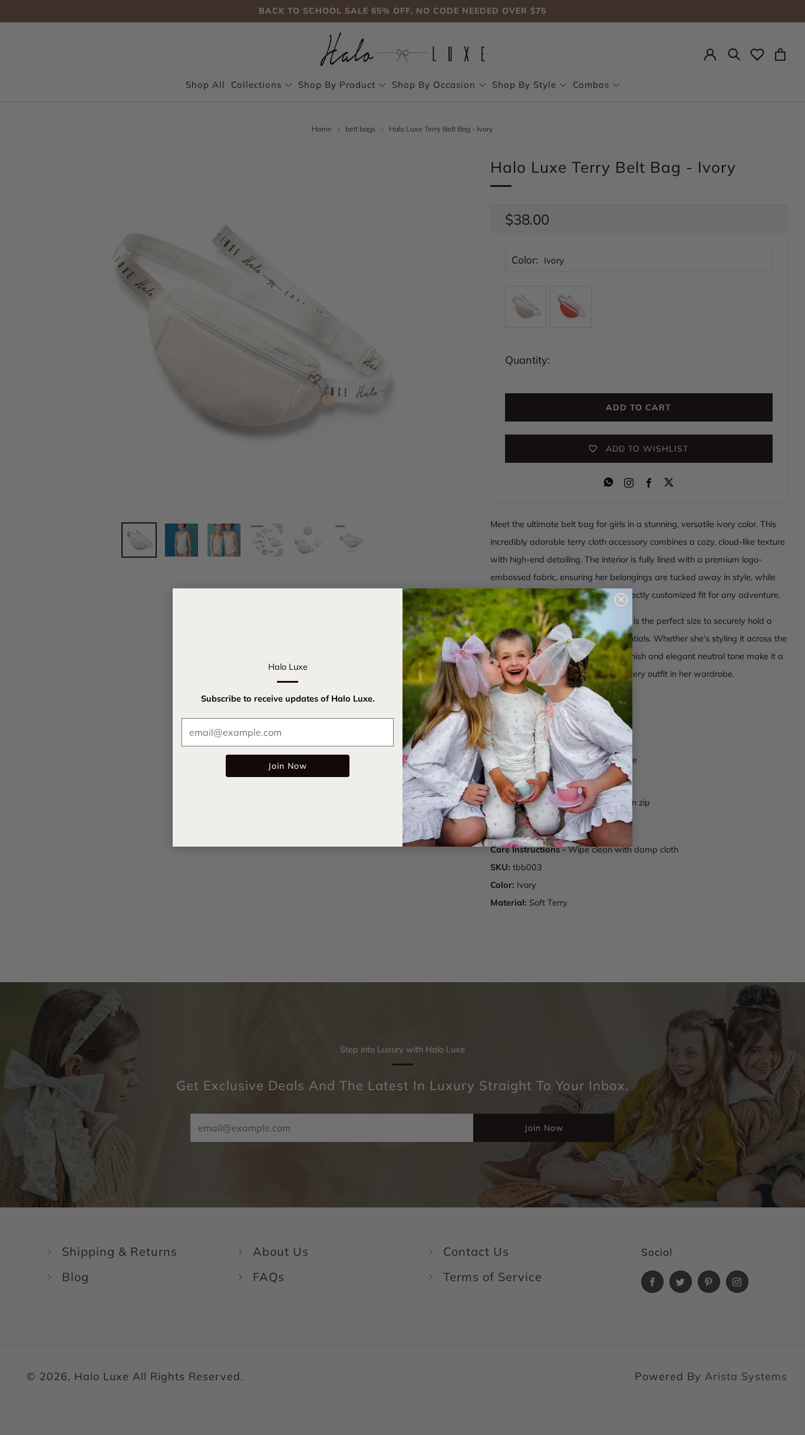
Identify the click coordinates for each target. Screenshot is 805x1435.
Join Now (287, 766)
